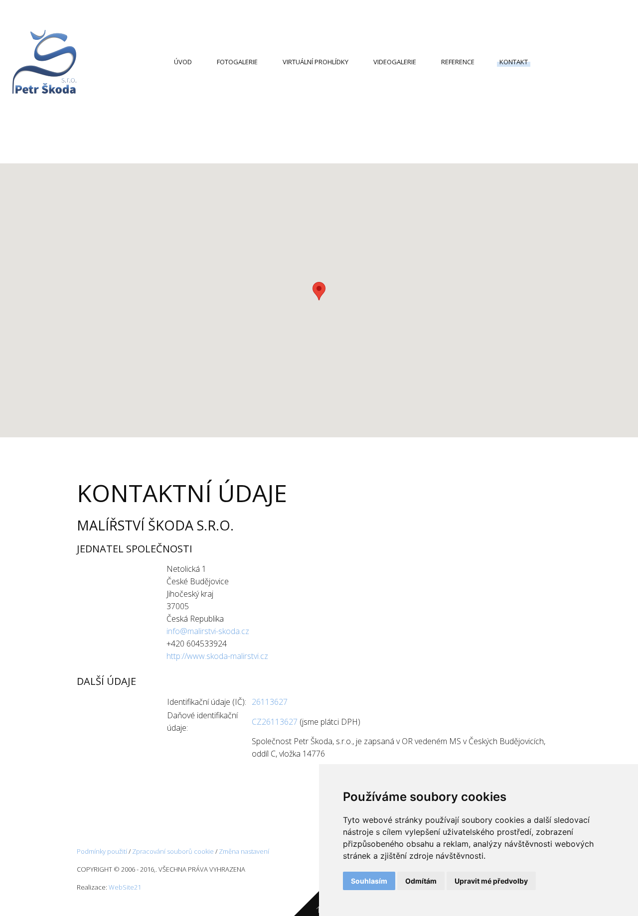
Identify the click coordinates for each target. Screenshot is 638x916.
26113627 (270, 701)
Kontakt (513, 61)
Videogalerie (394, 61)
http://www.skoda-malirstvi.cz (217, 656)
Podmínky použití (102, 851)
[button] (319, 291)
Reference (458, 61)
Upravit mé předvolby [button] (491, 881)
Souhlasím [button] (369, 881)
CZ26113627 (275, 721)
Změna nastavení (244, 851)
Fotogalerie (237, 61)
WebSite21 (125, 887)
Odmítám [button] (421, 881)
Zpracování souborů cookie (173, 851)
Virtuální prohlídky (315, 61)
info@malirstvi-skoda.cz (207, 631)
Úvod (183, 61)
